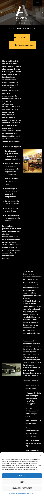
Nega (22, 482)
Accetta (22, 476)
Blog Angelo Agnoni (23, 45)
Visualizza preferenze (22, 488)
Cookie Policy (13, 493)
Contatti (23, 37)
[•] (19, 23)
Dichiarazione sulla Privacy (26, 493)
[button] (40, 455)
